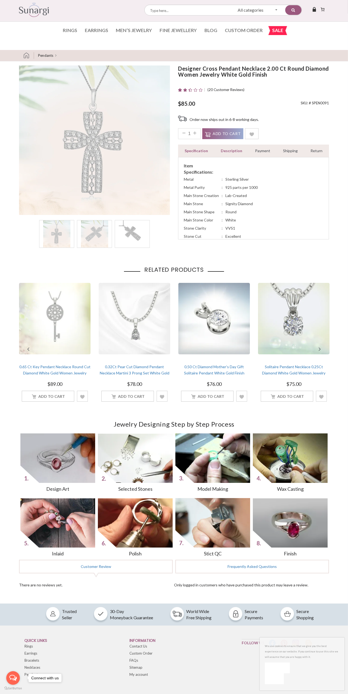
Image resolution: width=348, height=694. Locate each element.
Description (231, 150)
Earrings (96, 30)
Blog (210, 30)
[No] (274, 678)
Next (320, 349)
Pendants (45, 55)
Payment (262, 150)
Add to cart (227, 133)
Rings (70, 30)
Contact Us (138, 646)
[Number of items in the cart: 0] (322, 9)
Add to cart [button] (51, 396)
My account (138, 674)
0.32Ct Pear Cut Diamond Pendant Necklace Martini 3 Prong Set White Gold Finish (134, 372)
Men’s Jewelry (134, 30)
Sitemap (135, 667)
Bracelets (31, 660)
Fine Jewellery (178, 30)
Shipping (290, 150)
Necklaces (32, 667)
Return (316, 150)
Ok (277, 667)
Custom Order (244, 30)
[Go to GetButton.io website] (13, 688)
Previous (28, 349)
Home (28, 55)
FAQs (133, 660)
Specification (196, 150)
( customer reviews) (225, 89)
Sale (277, 30)
